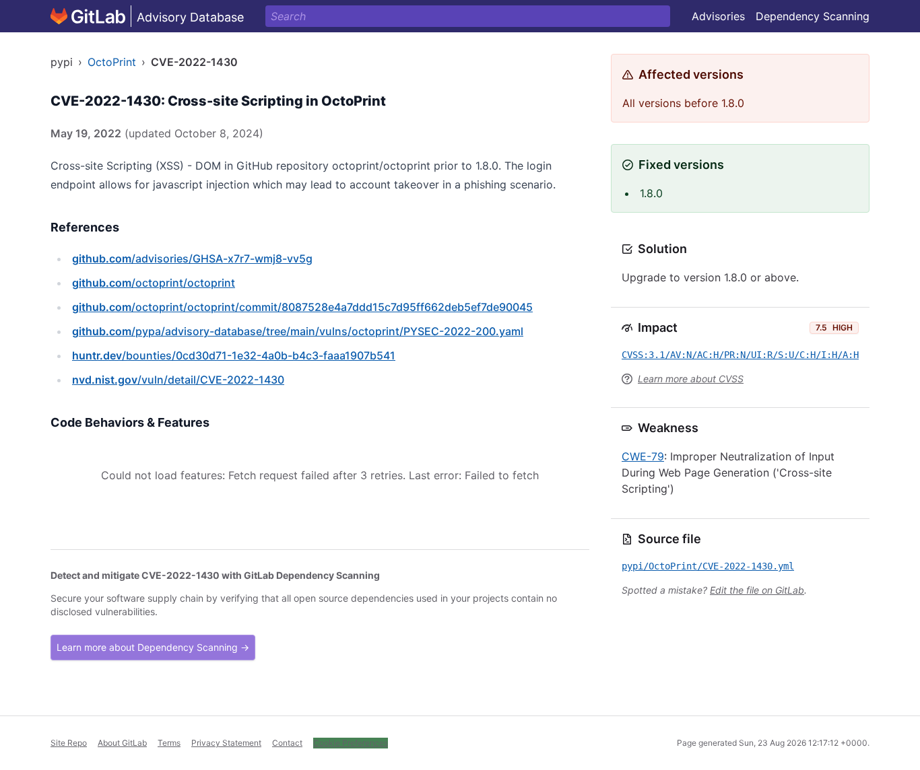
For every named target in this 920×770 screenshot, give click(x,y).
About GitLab (122, 743)
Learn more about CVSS (691, 378)
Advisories (718, 16)
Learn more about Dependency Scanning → (153, 647)
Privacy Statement (226, 743)
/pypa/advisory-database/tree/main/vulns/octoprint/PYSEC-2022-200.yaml (297, 331)
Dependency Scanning (812, 16)
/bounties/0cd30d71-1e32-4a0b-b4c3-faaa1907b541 (233, 355)
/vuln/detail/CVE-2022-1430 (178, 379)
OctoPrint (112, 62)
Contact (287, 743)
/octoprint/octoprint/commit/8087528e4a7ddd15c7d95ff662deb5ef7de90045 (302, 307)
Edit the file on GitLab (757, 590)
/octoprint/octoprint (153, 282)
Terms (169, 743)
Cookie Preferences (350, 743)
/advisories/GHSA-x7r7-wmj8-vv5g (192, 258)
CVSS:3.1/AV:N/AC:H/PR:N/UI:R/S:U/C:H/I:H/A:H (740, 354)
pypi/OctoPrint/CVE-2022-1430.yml (708, 566)
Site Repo (69, 743)
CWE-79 (643, 456)
